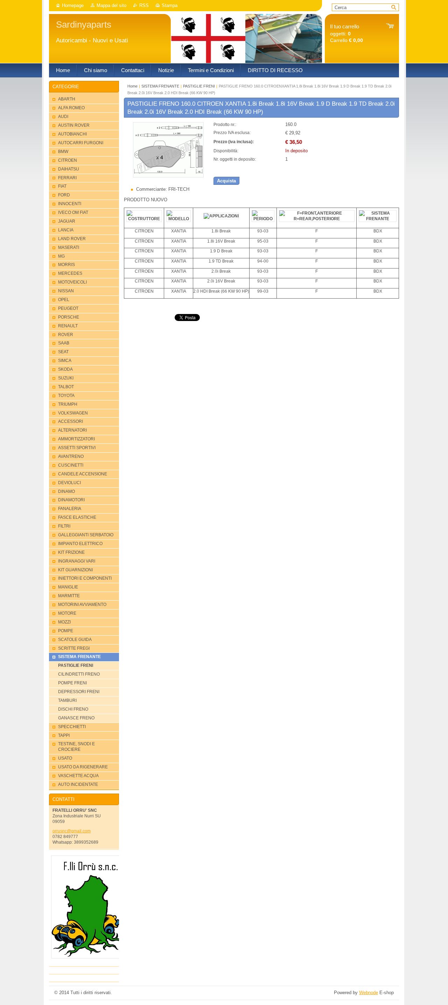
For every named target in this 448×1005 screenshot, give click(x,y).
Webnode (368, 992)
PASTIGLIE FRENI (199, 86)
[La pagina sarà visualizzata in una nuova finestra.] (168, 176)
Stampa (169, 5)
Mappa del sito (111, 5)
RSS (144, 5)
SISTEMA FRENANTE (160, 86)
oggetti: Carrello (346, 33)
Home (132, 86)
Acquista (226, 180)
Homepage (73, 5)
